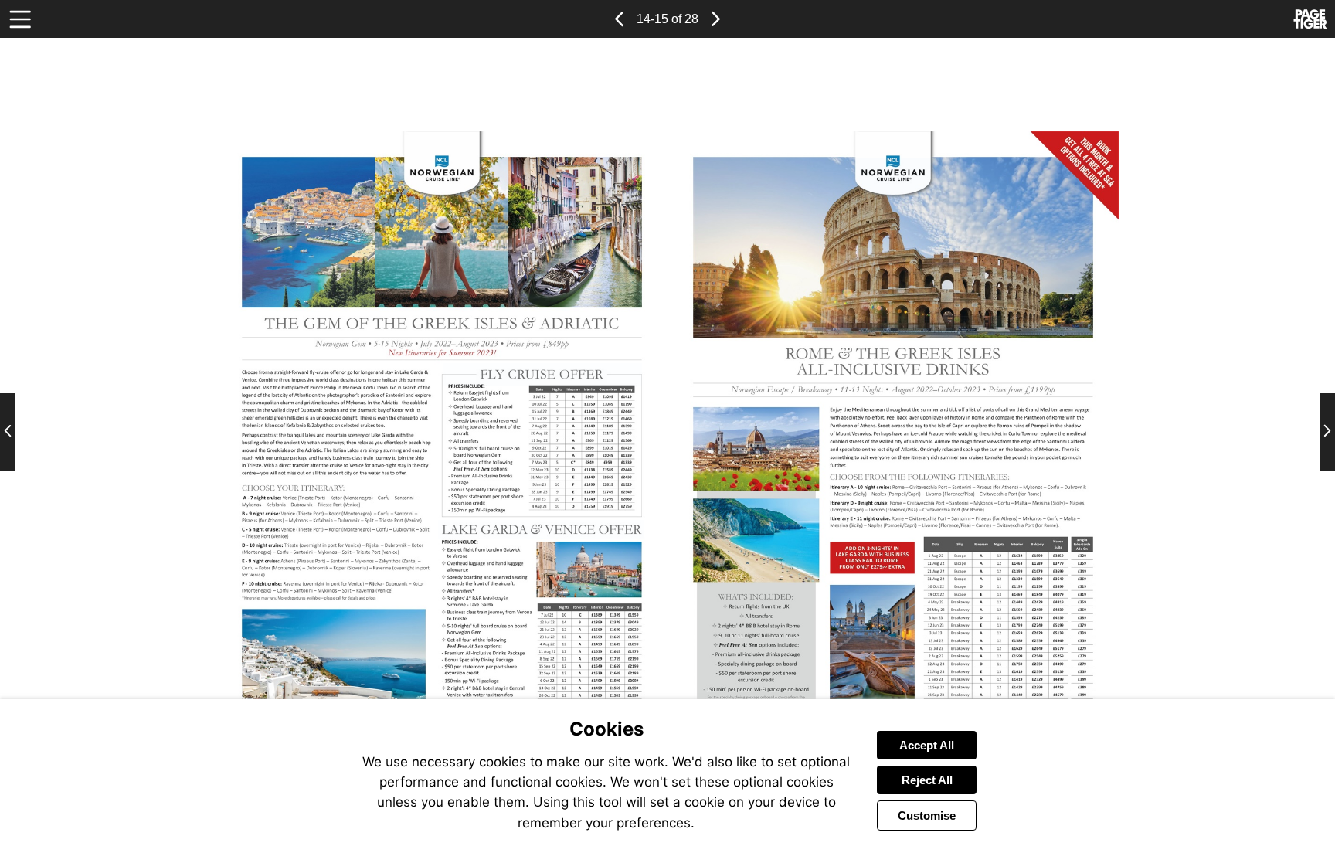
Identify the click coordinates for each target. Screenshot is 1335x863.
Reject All (927, 780)
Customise (927, 815)
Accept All (926, 745)
